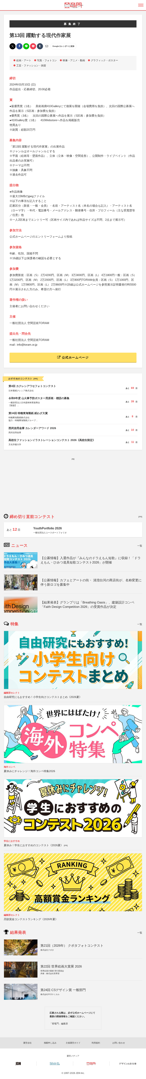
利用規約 (96, 1043)
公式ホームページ (75, 357)
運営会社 (27, 1043)
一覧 (139, 545)
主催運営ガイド (73, 1043)
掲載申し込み (50, 1043)
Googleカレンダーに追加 (63, 46)
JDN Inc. (80, 1073)
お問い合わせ (118, 1043)
